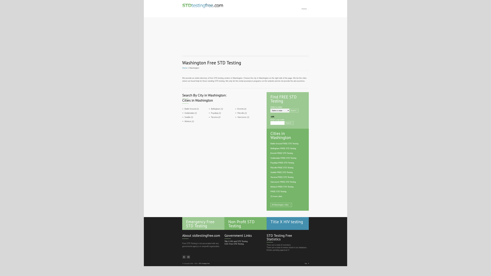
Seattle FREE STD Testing (281, 172)
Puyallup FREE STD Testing (282, 163)
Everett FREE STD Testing (281, 153)
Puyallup (214, 113)
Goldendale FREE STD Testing (283, 158)
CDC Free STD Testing (234, 244)
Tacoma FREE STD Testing (281, 177)
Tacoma (214, 117)
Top (306, 263)
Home (304, 9)
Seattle (187, 117)
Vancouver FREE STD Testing (283, 182)
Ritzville (240, 113)
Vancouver (241, 117)
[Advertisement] (245, 36)
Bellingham (215, 109)
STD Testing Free (204, 263)
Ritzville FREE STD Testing (281, 167)
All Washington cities (280, 205)
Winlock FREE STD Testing (281, 187)
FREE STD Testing (278, 191)
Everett (240, 109)
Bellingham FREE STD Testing (283, 148)
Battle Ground (190, 109)
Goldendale (189, 113)
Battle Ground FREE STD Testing (284, 143)
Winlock (188, 121)
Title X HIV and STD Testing (236, 241)
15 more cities (276, 196)
